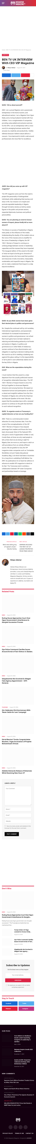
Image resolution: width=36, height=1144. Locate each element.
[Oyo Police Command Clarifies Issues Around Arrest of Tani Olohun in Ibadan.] (18, 635)
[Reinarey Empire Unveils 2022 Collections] (7, 1052)
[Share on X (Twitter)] (15, 75)
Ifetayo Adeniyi (11, 67)
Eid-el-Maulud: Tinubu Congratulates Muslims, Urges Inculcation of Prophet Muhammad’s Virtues (16, 741)
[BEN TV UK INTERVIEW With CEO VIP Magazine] (18, 90)
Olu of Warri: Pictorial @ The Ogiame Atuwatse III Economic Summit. (19, 1096)
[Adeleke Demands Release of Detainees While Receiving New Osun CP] (18, 756)
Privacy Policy (8, 1133)
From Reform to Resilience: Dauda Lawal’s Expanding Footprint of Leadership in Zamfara (22, 1039)
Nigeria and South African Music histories (16, 1088)
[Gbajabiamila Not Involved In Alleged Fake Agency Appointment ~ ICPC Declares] (18, 664)
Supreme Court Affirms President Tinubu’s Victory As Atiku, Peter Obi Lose (19, 1081)
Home (3, 50)
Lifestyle (5, 55)
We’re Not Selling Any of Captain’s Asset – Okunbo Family (10, 547)
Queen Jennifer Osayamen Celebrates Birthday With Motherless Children (22, 1062)
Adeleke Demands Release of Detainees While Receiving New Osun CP (17, 772)
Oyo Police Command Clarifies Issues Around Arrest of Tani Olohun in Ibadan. (17, 650)
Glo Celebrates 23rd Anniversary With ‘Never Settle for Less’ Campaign (16, 711)
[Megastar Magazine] (18, 3)
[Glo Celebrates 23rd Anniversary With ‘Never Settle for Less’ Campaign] (18, 696)
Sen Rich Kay (7, 1101)
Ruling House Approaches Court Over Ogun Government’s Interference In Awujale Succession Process (16, 620)
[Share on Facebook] (6, 75)
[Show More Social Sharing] (32, 75)
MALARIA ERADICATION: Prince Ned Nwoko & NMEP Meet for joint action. (18, 1104)
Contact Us (29, 1133)
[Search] (33, 3)
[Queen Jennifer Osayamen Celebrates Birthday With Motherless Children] (7, 1062)
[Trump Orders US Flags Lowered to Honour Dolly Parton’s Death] (7, 932)
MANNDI (29, 1138)
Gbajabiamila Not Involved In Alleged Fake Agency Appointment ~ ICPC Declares (16, 681)
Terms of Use (19, 1133)
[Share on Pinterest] (25, 75)
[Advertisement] (18, 28)
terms (28, 985)
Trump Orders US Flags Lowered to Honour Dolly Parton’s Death (22, 932)
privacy (16, 987)
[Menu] (3, 3)
